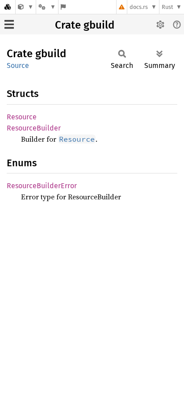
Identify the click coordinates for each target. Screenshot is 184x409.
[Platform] (47, 7)
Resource (22, 117)
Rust (167, 7)
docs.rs (139, 7)
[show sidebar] (9, 24)
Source (18, 65)
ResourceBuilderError (42, 185)
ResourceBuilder (34, 128)
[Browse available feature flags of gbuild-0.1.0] (63, 7)
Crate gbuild (84, 25)
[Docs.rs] (7, 7)
